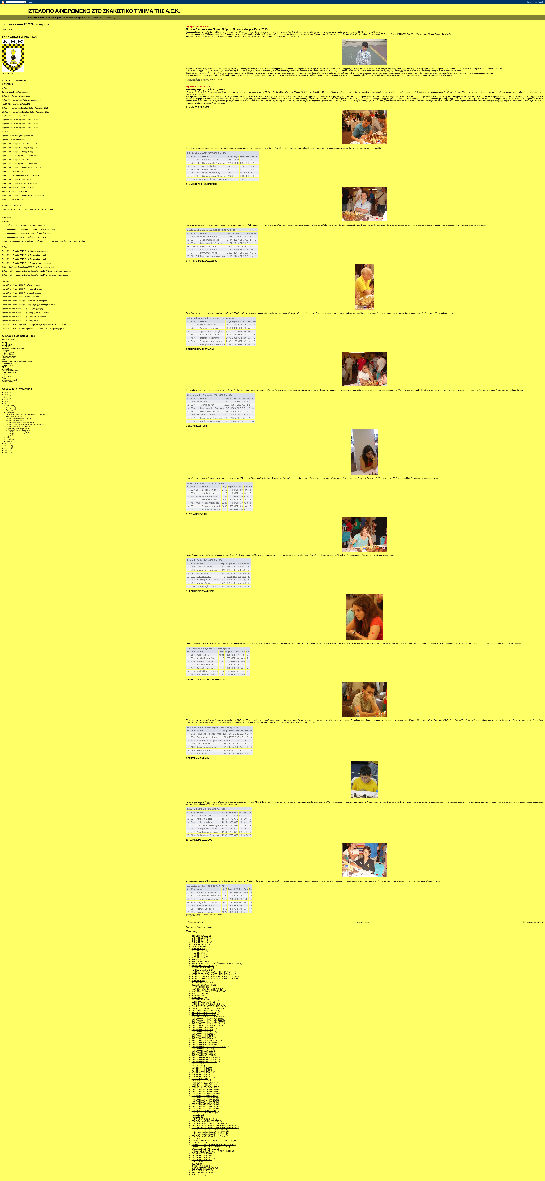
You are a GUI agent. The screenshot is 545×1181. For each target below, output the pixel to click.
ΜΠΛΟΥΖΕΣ (197, 1066)
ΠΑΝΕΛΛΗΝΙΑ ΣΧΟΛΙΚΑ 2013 (204, 1108)
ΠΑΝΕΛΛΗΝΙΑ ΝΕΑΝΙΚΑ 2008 (204, 1089)
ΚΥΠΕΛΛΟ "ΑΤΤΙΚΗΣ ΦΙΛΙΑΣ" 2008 (207, 1019)
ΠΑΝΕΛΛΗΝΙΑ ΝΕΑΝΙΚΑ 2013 (201, 80)
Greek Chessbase (9, 372)
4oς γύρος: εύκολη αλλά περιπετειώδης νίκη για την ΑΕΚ (25, 424)
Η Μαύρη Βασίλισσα (9, 352)
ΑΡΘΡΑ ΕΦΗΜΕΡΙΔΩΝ (201, 968)
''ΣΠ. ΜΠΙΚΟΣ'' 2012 (200, 936)
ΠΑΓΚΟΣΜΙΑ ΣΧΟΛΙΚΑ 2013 (203, 1085)
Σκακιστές (5, 360)
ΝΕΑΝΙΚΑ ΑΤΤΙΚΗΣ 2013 (202, 1076)
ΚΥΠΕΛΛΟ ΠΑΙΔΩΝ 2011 (202, 1049)
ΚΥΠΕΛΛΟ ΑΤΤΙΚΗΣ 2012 (202, 1034)
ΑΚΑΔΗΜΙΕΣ (197, 959)
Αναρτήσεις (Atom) (204, 927)
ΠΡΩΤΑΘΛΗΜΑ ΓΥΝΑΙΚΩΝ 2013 (205, 1121)
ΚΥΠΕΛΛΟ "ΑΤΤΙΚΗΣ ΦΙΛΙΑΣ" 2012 (207, 1025)
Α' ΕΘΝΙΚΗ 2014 (198, 957)
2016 (6, 397)
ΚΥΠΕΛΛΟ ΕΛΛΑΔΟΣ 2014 (203, 1044)
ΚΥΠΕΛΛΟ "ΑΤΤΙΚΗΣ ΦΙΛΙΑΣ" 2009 (207, 1021)
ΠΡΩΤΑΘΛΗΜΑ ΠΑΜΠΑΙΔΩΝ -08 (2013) (208, 1130)
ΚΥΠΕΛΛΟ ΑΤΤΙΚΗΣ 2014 (202, 1038)
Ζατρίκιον (5, 350)
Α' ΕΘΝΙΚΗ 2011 (198, 951)
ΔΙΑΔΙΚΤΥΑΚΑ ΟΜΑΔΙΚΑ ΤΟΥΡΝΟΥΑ (208, 991)
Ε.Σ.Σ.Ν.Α (5, 347)
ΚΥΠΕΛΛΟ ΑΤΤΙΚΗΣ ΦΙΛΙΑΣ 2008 (206, 1040)
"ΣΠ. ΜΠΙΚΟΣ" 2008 (200, 938)
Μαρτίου (9, 441)
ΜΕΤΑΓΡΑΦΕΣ (198, 1064)
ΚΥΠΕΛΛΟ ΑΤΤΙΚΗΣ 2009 (202, 1027)
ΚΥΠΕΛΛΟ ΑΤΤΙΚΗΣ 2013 (202, 1036)
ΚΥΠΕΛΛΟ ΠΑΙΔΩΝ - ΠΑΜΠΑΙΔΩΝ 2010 (209, 1047)
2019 (6, 395)
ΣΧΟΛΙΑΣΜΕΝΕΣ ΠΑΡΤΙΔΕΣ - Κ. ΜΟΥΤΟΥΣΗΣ (212, 1151)
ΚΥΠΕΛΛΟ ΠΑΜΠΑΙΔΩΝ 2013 (204, 1059)
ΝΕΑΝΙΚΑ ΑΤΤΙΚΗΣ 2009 (202, 1068)
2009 (6, 450)
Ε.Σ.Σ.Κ (4, 343)
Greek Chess (7, 369)
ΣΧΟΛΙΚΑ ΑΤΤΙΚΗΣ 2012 (202, 1157)
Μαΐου (8, 437)
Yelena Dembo (7, 382)
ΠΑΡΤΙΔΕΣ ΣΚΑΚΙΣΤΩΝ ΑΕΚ (204, 1111)
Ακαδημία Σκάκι (8, 339)
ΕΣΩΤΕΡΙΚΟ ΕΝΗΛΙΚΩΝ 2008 (204, 1010)
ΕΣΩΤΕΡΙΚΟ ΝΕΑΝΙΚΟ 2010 (204, 1015)
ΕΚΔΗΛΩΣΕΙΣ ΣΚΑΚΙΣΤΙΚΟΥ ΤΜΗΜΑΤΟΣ (209, 1008)
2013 (6, 403)
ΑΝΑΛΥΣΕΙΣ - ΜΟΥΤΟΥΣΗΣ (203, 961)
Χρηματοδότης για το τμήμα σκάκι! (17, 429)
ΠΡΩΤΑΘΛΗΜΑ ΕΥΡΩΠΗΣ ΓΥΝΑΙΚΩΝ (208, 1123)
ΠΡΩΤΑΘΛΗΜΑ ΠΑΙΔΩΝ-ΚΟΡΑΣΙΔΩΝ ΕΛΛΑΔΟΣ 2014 (215, 1125)
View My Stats (7, 30)
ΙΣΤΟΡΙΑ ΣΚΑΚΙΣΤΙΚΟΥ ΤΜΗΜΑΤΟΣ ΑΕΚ (209, 1017)
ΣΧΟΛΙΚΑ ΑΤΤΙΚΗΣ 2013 (202, 1160)
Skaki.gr (5, 378)
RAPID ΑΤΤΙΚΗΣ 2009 (201, 1172)
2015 (6, 399)
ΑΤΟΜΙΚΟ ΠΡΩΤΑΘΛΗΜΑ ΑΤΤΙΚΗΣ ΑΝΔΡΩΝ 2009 (213, 972)
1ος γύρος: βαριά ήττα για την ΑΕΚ (17, 433)
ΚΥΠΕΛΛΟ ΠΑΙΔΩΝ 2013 (202, 1053)
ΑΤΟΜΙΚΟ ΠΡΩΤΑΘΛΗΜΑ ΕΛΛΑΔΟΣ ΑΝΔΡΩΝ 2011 (214, 978)
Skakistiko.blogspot (9, 380)
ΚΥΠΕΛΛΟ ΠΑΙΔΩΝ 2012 (202, 1051)
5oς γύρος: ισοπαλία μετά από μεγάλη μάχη (20, 422)
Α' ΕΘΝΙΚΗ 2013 (196, 916)
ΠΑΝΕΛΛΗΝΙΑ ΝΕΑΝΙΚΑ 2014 (204, 1102)
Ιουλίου (8, 412)
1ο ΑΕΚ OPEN (198, 946)
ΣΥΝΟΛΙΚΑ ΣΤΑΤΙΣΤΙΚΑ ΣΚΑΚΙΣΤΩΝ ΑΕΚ (209, 1147)
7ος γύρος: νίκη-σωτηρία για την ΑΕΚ (18, 418)
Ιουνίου (8, 435)
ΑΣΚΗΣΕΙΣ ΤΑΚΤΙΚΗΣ (201, 970)
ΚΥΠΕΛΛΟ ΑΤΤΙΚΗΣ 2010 (202, 1030)
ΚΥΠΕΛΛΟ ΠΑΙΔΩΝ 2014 (202, 1055)
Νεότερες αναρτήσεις (194, 922)
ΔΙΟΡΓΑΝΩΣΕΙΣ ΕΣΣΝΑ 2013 (204, 1000)
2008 (6, 452)
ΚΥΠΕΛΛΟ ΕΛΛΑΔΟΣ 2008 (203, 1042)
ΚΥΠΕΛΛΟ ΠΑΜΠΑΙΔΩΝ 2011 (204, 1057)
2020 (6, 392)
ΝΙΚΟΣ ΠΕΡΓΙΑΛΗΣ (200, 1079)
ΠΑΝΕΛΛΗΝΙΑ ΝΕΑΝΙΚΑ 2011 (204, 1096)
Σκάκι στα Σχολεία (8, 358)
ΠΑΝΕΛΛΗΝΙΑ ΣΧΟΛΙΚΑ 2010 (204, 1104)
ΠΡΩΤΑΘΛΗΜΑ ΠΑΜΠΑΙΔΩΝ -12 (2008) (208, 1132)
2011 (6, 446)
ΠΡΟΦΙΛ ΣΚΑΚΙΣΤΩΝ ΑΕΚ (203, 1119)
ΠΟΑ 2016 (196, 1117)
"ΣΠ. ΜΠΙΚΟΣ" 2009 (200, 940)
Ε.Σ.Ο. (4, 341)
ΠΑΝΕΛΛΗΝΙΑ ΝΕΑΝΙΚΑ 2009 (204, 1091)
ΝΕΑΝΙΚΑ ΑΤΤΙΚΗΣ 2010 (202, 1070)
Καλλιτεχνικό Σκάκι (9, 356)
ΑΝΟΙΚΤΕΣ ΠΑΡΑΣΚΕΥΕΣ (203, 966)
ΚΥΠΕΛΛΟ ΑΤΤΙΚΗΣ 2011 (202, 1032)
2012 (6, 443)
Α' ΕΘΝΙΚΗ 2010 (198, 949)
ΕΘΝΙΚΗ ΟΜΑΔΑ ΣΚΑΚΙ (202, 1002)
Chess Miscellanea (9, 363)
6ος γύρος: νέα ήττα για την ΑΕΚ (17, 420)
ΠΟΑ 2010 (196, 1115)
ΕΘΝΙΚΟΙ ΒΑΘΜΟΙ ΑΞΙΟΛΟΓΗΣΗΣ (206, 1004)
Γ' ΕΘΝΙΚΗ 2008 (198, 987)
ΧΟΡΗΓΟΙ (196, 1162)
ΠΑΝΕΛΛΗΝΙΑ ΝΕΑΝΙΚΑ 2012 (204, 1098)
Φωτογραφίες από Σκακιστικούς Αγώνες (17, 361)
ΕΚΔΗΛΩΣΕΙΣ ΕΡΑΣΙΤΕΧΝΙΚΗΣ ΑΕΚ (207, 1006)
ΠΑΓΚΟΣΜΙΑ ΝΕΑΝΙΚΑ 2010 (203, 1083)
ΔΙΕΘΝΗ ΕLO (197, 998)
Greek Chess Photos (10, 371)
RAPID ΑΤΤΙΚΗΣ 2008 (201, 1170)
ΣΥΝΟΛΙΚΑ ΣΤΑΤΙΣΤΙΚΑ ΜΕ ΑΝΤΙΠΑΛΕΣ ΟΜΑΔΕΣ (213, 1145)
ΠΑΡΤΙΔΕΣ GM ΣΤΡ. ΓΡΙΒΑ (203, 1113)
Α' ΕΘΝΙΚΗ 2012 (198, 953)
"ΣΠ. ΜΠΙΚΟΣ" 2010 (200, 942)
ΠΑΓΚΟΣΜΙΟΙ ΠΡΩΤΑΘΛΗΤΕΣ (204, 1087)
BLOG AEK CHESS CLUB (202, 1166)
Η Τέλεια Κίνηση (8, 354)
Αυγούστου (10, 410)
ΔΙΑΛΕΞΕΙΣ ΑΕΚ (199, 993)
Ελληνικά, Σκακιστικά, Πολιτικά (13, 348)
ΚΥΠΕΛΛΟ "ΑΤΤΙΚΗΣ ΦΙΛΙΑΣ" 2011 (207, 1023)
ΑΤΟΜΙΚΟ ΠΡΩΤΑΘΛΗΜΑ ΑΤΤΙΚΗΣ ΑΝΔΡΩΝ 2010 (213, 974)
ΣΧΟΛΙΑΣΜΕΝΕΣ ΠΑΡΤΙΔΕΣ (204, 1149)
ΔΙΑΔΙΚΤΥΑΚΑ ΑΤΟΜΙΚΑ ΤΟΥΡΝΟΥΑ (207, 989)
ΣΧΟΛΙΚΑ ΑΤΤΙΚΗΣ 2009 (202, 1155)
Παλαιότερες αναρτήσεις (533, 922)
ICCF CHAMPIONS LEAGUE (204, 1168)
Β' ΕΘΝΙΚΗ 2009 (198, 981)
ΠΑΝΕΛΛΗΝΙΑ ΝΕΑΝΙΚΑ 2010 (204, 1093)
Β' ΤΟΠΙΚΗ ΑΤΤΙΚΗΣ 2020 (202, 983)
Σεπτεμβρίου (10, 408)
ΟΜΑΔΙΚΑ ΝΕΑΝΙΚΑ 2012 (202, 1081)
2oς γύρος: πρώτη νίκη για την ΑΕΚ (18, 431)
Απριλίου (9, 439)
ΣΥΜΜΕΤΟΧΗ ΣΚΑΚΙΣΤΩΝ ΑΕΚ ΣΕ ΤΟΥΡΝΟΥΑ (212, 1140)
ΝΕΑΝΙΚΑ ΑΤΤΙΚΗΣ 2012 (202, 1074)
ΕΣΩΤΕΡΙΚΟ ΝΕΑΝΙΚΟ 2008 (204, 1013)
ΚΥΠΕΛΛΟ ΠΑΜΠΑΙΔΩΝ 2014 (204, 1062)
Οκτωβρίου (10, 406)
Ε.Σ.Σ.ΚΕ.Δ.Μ (7, 345)
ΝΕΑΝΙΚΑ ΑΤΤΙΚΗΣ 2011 (202, 1072)
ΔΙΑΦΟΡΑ (196, 995)
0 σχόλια (219, 79)
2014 (6, 401)
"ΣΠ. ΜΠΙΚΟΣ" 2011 (200, 944)
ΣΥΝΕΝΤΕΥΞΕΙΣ (199, 1143)
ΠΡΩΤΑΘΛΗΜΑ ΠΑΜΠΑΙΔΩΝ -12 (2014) (208, 1136)
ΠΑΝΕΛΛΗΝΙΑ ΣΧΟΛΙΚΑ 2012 (204, 1106)
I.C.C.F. (4, 374)
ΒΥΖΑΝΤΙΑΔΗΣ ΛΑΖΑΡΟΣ (203, 985)
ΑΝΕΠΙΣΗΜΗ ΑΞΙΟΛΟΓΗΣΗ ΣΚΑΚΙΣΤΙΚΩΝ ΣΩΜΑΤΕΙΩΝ (215, 964)
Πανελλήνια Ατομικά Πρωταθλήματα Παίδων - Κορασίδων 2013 (227, 29)
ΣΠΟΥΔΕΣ (196, 1138)
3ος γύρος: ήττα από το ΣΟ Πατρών (18, 426)
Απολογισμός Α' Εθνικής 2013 (205, 89)
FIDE (4, 367)
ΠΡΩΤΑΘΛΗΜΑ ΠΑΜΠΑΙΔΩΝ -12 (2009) (208, 1134)
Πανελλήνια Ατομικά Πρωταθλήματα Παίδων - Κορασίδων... (26, 414)
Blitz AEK (196, 1164)
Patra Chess (6, 376)
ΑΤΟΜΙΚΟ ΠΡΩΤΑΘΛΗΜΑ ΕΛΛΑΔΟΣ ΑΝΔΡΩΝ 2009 (214, 976)
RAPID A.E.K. (197, 1174)
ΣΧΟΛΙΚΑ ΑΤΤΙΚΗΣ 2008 (202, 1153)
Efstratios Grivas (8, 365)
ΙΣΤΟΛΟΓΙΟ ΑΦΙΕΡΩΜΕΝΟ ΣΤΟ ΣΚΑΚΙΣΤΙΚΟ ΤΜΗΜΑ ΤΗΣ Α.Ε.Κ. (103, 11)
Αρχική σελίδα (363, 922)
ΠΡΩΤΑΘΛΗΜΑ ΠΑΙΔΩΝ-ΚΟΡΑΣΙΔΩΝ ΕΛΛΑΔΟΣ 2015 (215, 1128)
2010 (6, 448)
